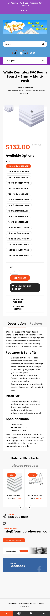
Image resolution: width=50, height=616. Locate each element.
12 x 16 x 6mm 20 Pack (18, 199)
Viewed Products (25, 466)
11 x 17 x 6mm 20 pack (18, 194)
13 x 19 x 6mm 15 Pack (18, 211)
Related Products (25, 458)
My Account (13, 3)
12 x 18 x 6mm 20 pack (18, 205)
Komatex (29, 87)
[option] (31, 117)
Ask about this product (21, 287)
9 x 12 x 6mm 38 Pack (18, 177)
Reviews (36, 323)
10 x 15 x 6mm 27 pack (18, 183)
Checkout (25, 5)
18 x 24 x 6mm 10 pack (18, 239)
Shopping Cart (36, 3)
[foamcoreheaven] (25, 33)
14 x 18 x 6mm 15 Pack (18, 222)
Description (17, 323)
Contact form (13, 540)
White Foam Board (15, 495)
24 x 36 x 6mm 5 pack (18, 255)
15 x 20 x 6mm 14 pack (18, 227)
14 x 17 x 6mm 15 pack (18, 216)
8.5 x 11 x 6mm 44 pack (19, 171)
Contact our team (29, 440)
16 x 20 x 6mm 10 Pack (18, 233)
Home (19, 87)
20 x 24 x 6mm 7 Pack (18, 244)
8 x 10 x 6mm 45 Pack (18, 166)
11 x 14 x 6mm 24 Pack (18, 188)
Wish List (24, 3)
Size (8, 161)
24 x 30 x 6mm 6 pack (18, 250)
